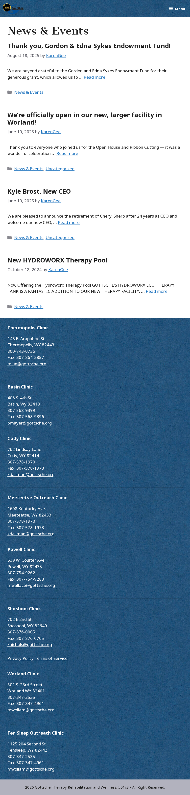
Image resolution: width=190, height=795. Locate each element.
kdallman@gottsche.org (30, 474)
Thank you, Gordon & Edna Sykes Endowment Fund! (88, 45)
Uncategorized (60, 168)
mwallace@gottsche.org (31, 585)
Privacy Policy (20, 658)
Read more (94, 77)
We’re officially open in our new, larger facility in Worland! (84, 119)
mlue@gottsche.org (26, 364)
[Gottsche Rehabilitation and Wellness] (13, 8)
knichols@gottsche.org (29, 644)
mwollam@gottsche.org (30, 710)
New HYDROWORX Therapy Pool (57, 260)
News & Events (28, 92)
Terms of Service (51, 658)
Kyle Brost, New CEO (39, 191)
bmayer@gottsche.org (29, 423)
